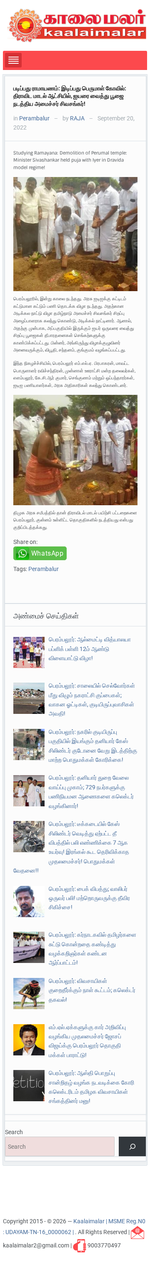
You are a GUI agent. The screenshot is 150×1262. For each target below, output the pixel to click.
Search (14, 1132)
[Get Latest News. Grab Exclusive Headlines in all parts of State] (77, 25)
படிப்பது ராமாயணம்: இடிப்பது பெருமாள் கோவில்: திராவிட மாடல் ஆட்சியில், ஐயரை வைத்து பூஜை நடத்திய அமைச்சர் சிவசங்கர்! (69, 96)
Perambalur (34, 118)
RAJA (77, 118)
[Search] (132, 1146)
